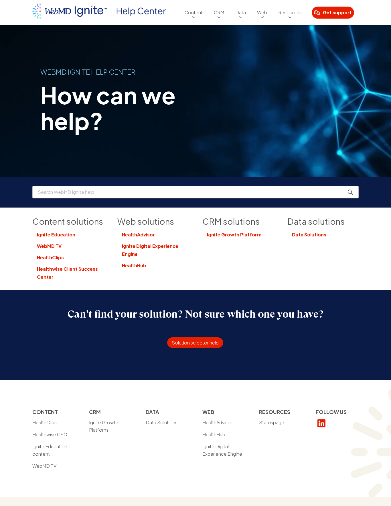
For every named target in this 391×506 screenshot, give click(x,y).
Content (194, 12)
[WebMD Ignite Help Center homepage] (99, 12)
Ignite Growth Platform (234, 235)
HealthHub (134, 265)
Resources (290, 12)
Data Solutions (309, 235)
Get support (337, 12)
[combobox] (195, 192)
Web (262, 12)
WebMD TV (49, 246)
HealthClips (50, 257)
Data (240, 12)
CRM (219, 12)
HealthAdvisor (138, 235)
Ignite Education (56, 235)
